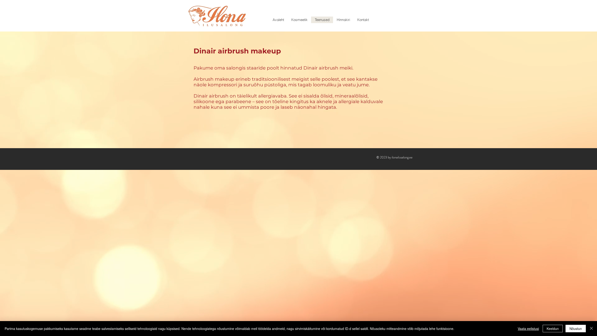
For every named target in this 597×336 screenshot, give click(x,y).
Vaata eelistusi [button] (528, 328)
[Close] (591, 328)
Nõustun (575, 328)
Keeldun (553, 328)
